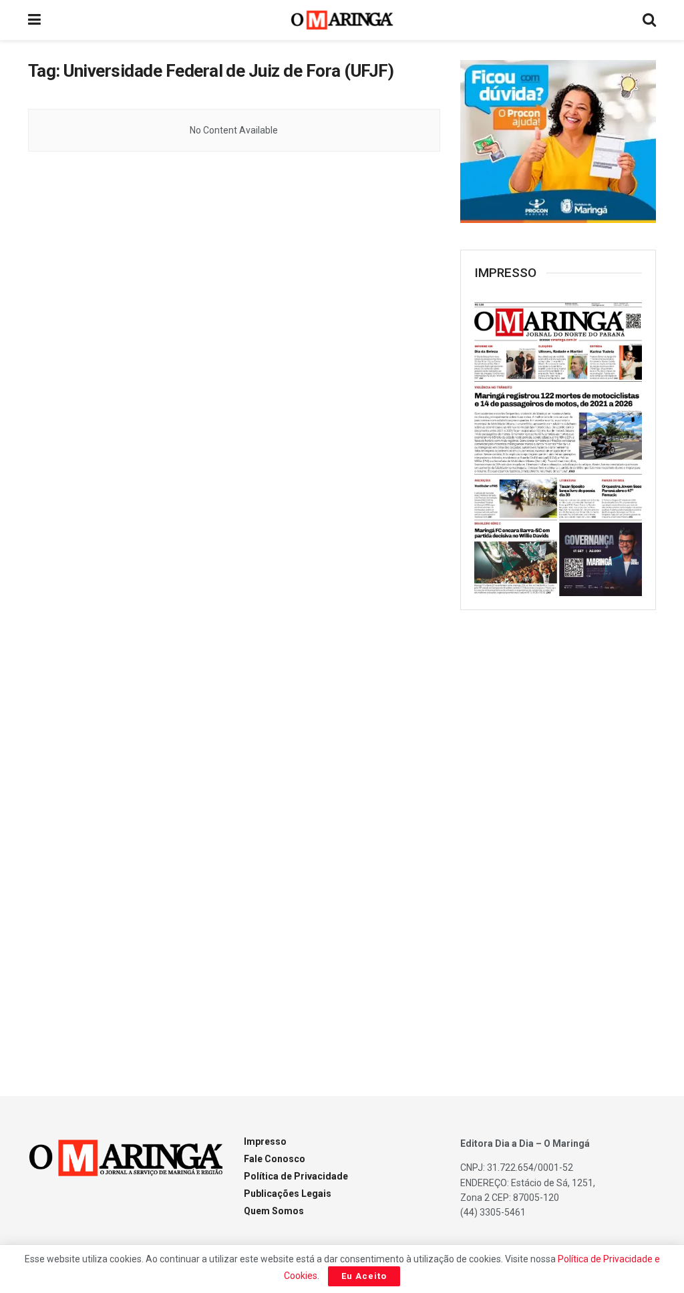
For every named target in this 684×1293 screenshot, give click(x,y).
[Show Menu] (34, 20)
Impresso (265, 1141)
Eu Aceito (364, 1276)
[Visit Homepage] (342, 20)
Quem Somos (274, 1211)
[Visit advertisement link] (558, 141)
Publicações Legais (287, 1193)
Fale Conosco (274, 1158)
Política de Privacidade (296, 1176)
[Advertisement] (560, 837)
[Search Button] (649, 20)
